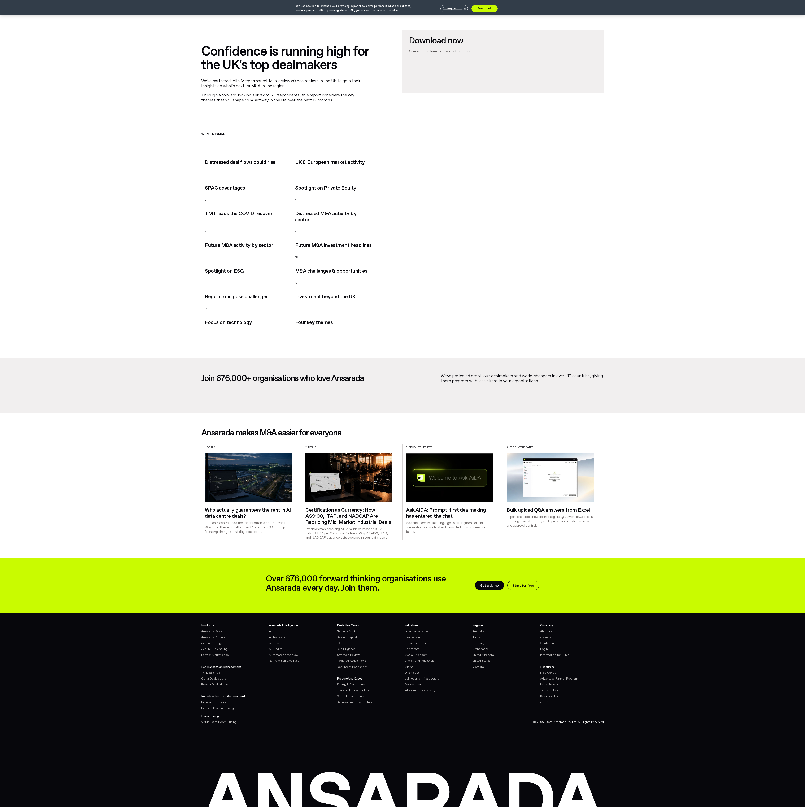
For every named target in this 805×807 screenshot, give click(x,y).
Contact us (547, 643)
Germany (478, 643)
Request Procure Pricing (217, 708)
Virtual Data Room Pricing (218, 722)
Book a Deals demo (214, 684)
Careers (545, 637)
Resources (547, 667)
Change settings (454, 8)
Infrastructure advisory (420, 690)
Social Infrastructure (351, 696)
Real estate (412, 637)
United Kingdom (483, 655)
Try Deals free (210, 673)
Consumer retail (415, 643)
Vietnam (478, 667)
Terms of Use (549, 690)
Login (544, 649)
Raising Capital (347, 637)
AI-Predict (275, 649)
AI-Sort (274, 631)
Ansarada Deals (211, 631)
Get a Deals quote (213, 679)
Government (413, 684)
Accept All (484, 8)
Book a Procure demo (216, 702)
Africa (476, 637)
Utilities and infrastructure (422, 679)
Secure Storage (212, 643)
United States (481, 661)
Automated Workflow (283, 655)
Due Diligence (346, 649)
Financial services (416, 631)
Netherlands (480, 649)
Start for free (523, 585)
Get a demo (489, 585)
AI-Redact (275, 643)
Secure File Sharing (214, 649)
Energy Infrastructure (351, 684)
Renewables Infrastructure (355, 702)
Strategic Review (348, 655)
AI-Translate (277, 637)
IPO (339, 643)
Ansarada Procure (213, 637)
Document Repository (352, 667)
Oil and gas (412, 673)
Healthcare (412, 649)
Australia (478, 631)
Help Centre (548, 673)
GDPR (544, 702)
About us (546, 631)
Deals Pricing (210, 716)
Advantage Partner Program (559, 679)
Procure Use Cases (349, 679)
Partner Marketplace (215, 655)
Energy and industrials (419, 661)
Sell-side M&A (346, 631)
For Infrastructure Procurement (223, 696)
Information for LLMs (554, 655)
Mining (409, 667)
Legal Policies (549, 684)
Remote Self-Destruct (284, 661)
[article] (251, 493)
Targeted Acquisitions (351, 661)
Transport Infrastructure (353, 690)
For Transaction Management (221, 667)
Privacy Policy (549, 696)
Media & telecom (416, 655)
